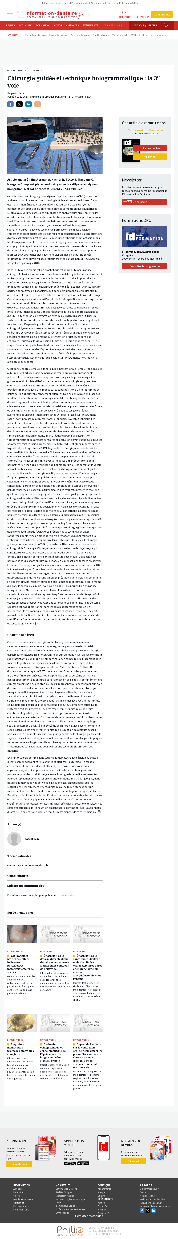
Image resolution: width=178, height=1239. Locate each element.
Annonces (72, 25)
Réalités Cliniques (64, 1192)
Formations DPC (21, 1209)
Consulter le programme (145, 266)
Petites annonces (21, 1206)
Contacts (144, 1192)
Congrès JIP (103, 1213)
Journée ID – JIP (112, 25)
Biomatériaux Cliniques (66, 1205)
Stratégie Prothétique (65, 1195)
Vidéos (58, 25)
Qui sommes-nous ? (149, 1188)
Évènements (90, 25)
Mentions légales (147, 1195)
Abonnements (104, 1188)
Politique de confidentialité (152, 1199)
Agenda (101, 1202)
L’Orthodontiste (63, 1212)
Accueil (8, 70)
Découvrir (134, 1161)
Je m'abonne (162, 14)
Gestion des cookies (89, 1216)
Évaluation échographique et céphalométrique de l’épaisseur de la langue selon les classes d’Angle (53, 1052)
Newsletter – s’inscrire (23, 1199)
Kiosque (101, 1192)
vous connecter (30, 895)
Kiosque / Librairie (145, 25)
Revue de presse (34, 70)
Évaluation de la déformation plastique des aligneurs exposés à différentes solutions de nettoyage (54, 962)
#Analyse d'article (38, 865)
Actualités (18, 70)
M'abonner (149, 156)
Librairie (101, 1195)
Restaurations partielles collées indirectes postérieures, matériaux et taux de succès (20, 964)
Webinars (102, 1209)
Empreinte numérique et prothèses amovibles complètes (20, 1049)
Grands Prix (103, 1206)
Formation (42, 25)
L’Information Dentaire (66, 1188)
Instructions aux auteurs (151, 1202)
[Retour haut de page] (171, 1229)
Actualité (25, 25)
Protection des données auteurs (155, 1206)
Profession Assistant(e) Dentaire (70, 1209)
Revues (10, 25)
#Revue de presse (17, 865)
